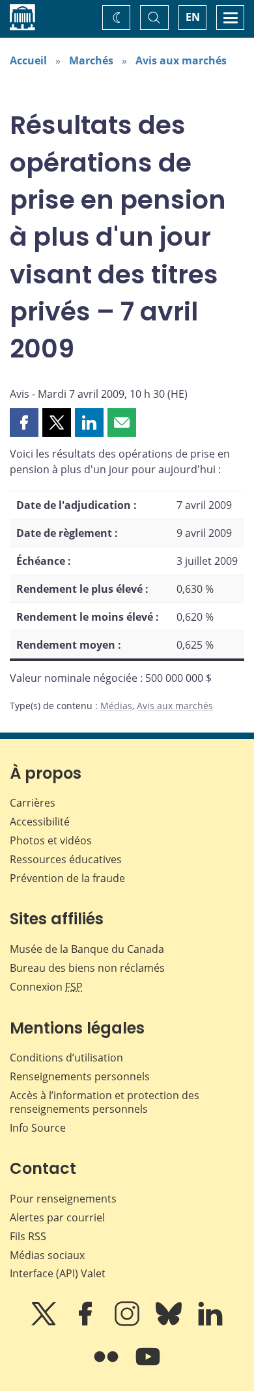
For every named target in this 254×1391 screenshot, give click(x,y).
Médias (116, 705)
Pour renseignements (63, 1198)
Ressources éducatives (66, 859)
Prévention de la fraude (67, 878)
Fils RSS (28, 1236)
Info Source (38, 1128)
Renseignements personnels (80, 1076)
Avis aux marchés (181, 60)
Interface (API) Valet (58, 1273)
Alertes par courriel (57, 1217)
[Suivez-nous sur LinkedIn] (210, 1323)
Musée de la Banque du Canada (87, 949)
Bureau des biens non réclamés (87, 968)
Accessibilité (40, 821)
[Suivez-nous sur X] (45, 1323)
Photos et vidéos (51, 840)
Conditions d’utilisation (66, 1057)
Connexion (46, 987)
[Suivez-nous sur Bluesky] (170, 1323)
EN (193, 17)
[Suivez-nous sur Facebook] (86, 1323)
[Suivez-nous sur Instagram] (128, 1323)
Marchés (91, 60)
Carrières (32, 803)
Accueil (28, 60)
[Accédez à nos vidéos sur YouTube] (147, 1365)
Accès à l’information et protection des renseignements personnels (104, 1102)
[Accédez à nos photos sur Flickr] (107, 1365)
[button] (24, 422)
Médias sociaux (47, 1255)
